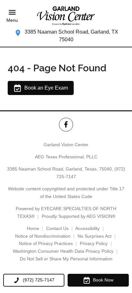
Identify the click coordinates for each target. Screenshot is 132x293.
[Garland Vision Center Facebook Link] (66, 124)
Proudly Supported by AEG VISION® (78, 216)
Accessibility (87, 228)
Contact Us (57, 228)
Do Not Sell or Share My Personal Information (66, 258)
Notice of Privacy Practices (46, 243)
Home (33, 228)
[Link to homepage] (66, 15)
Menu (12, 20)
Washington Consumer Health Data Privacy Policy (63, 251)
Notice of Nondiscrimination (42, 236)
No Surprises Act (94, 236)
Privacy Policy (94, 243)
